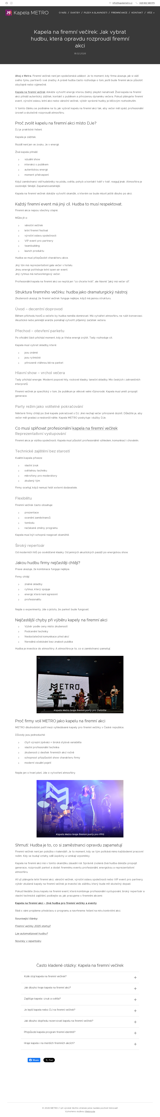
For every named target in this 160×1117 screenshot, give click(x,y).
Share (36, 1060)
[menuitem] (63, 13)
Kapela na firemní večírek (30, 92)
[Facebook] (7, 3)
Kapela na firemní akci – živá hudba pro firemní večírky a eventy (56, 903)
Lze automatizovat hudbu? (31, 933)
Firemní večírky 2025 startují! (33, 926)
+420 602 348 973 (147, 3)
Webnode (90, 1111)
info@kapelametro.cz (122, 3)
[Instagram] (11, 3)
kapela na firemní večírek (95, 428)
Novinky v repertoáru (28, 941)
